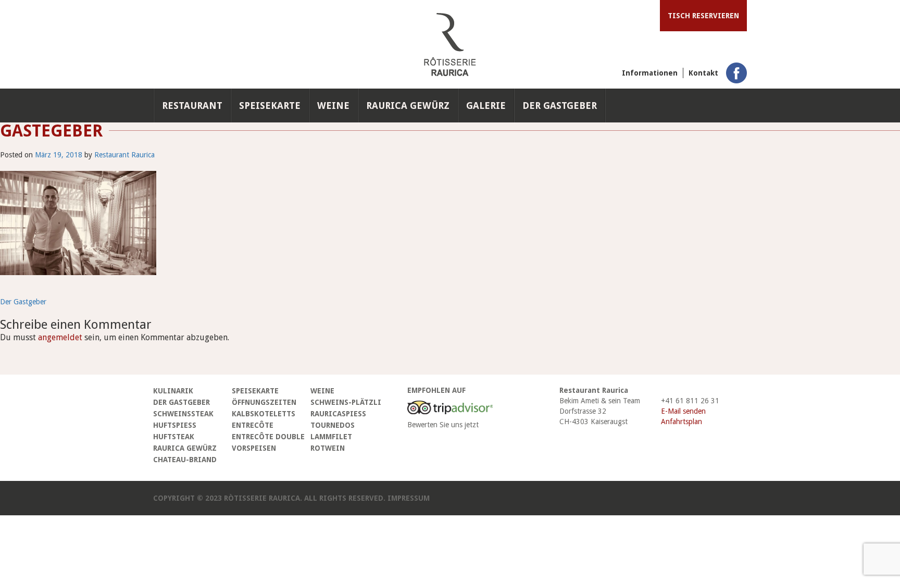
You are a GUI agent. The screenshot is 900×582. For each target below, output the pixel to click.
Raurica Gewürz (407, 105)
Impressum (409, 498)
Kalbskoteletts (263, 414)
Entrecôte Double (268, 436)
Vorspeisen (254, 448)
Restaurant (192, 105)
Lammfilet (331, 436)
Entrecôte (252, 425)
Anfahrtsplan (681, 421)
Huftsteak (173, 436)
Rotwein (327, 448)
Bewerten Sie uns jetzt (443, 424)
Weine (333, 105)
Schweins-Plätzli (345, 402)
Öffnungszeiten (264, 402)
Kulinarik (173, 391)
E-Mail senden (683, 411)
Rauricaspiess (338, 414)
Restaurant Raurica (124, 155)
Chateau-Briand (185, 459)
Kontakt (703, 73)
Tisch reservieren (703, 15)
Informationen (650, 73)
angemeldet (60, 337)
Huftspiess (174, 425)
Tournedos (332, 425)
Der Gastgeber (559, 105)
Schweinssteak (183, 414)
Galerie (486, 105)
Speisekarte (270, 105)
